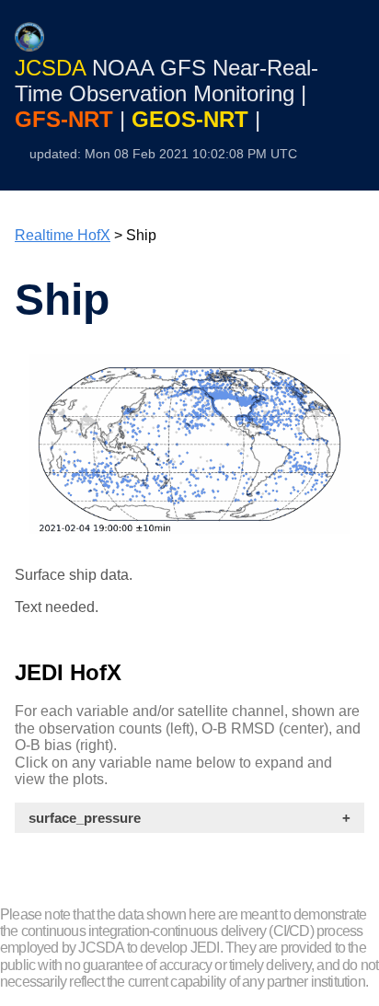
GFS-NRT (67, 119)
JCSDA (53, 67)
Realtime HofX (62, 235)
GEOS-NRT (193, 119)
